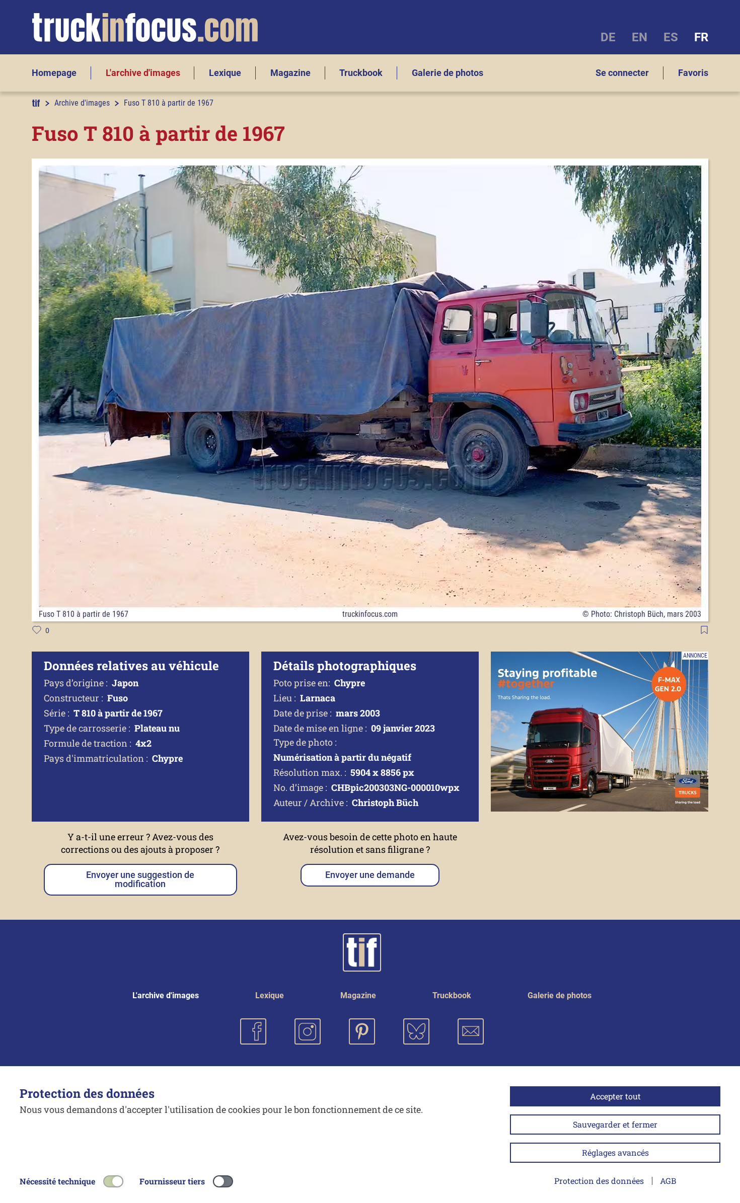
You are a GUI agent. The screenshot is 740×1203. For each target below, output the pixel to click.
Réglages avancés (615, 1152)
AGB (668, 1180)
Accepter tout (615, 1096)
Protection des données (599, 1180)
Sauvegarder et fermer (615, 1124)
